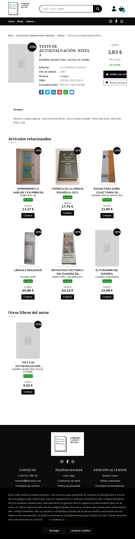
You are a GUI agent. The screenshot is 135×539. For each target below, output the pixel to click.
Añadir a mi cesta (118, 74)
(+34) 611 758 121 (28, 475)
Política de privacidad (69, 485)
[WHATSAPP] (121, 21)
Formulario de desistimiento (110, 485)
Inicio (11, 35)
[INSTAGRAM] (110, 21)
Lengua (61, 35)
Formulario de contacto (28, 485)
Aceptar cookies (80, 530)
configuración (73, 519)
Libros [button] (30, 21)
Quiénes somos (110, 475)
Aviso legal (69, 475)
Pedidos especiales (110, 480)
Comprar (28, 215)
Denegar (54, 530)
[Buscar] (97, 9)
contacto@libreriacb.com (28, 480)
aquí (45, 519)
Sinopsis (18, 109)
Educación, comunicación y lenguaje (35, 35)
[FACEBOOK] (116, 21)
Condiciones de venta (69, 480)
